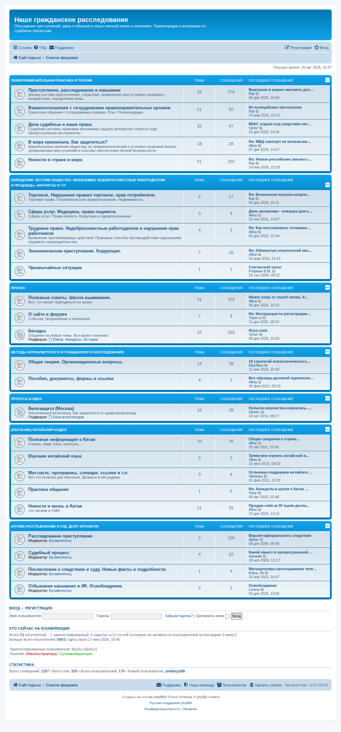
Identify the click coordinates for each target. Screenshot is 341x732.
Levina (254, 589)
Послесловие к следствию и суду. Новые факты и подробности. (97, 569)
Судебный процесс (48, 552)
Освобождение (263, 585)
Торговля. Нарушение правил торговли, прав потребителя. (92, 194)
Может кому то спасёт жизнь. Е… (279, 297)
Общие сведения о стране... (274, 439)
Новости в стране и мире (55, 159)
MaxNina (256, 365)
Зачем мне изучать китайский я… (279, 456)
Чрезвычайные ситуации (55, 267)
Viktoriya (256, 476)
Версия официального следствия (280, 536)
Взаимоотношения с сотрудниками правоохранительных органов (99, 107)
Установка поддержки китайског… (280, 472)
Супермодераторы (75, 654)
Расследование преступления (60, 536)
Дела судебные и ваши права (60, 124)
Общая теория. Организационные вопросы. (75, 361)
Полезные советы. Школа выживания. (69, 297)
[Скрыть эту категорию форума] (327, 80)
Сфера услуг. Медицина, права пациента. (72, 211)
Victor (253, 128)
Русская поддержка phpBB (171, 703)
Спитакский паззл (265, 267)
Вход (14, 608)
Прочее (18, 288)
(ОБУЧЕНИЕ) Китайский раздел (39, 430)
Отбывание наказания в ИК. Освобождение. (75, 585)
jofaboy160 (175, 671)
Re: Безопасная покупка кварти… (279, 194)
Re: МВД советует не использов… (280, 142)
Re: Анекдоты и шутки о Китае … (279, 489)
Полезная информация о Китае (61, 439)
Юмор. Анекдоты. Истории (75, 339)
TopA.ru (255, 318)
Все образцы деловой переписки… (281, 378)
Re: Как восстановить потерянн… (280, 228)
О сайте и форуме (47, 314)
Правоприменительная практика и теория (51, 80)
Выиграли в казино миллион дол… (281, 90)
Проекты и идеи (26, 399)
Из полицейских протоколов (275, 107)
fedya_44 (256, 573)
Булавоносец (60, 541)
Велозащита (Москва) (51, 408)
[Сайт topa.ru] (15, 12)
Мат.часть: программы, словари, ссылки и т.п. (78, 472)
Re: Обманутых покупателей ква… (280, 250)
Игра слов (258, 330)
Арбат (254, 540)
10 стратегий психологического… (279, 361)
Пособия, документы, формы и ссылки (71, 378)
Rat (251, 94)
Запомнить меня (210, 616)
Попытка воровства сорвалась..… (280, 408)
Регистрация (38, 608)
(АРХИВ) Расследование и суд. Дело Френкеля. (55, 526)
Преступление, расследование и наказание (74, 90)
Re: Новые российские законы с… (280, 159)
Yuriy (253, 493)
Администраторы (41, 654)
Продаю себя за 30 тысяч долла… (279, 506)
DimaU (254, 412)
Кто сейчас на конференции (39, 628)
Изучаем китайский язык (55, 456)
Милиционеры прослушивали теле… (283, 569)
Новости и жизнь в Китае (55, 506)
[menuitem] (40, 48)
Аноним (255, 556)
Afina (253, 146)
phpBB (159, 697)
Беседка (37, 330)
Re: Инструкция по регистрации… (280, 314)
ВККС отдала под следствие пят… (280, 124)
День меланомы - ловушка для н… (280, 211)
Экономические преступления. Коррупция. (74, 250)
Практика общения (48, 489)
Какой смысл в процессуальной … (281, 552)
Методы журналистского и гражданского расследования (67, 352)
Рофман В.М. (260, 271)
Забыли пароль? (179, 616)
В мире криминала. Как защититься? (68, 142)
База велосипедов (68, 417)
